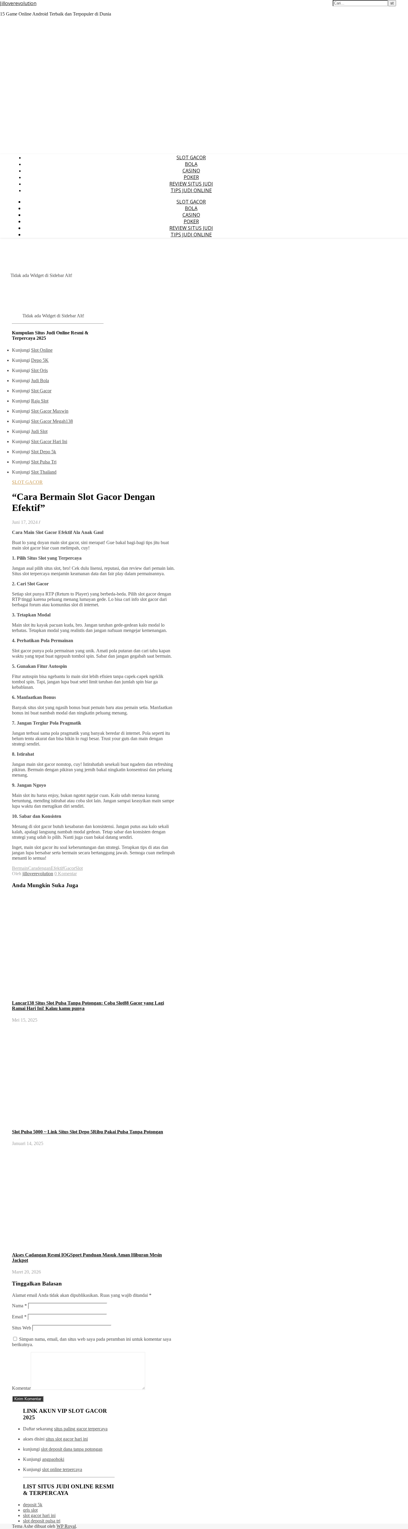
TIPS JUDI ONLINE (191, 190)
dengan (44, 868)
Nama (19, 1305)
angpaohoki (53, 1459)
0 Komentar (65, 873)
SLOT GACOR (191, 157)
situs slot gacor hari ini (67, 1438)
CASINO (191, 170)
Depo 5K (40, 360)
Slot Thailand (43, 472)
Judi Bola (40, 380)
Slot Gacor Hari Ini (49, 441)
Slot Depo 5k (43, 451)
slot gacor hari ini (39, 1515)
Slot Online (42, 350)
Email (19, 1316)
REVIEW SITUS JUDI (191, 183)
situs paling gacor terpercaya (81, 1428)
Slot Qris (39, 370)
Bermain (20, 868)
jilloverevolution (37, 873)
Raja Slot (39, 400)
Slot (79, 868)
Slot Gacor (41, 390)
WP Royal (66, 1526)
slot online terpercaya (62, 1469)
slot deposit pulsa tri (41, 1520)
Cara (32, 868)
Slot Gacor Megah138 (52, 421)
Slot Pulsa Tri (43, 461)
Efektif (57, 868)
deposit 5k (32, 1504)
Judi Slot (39, 431)
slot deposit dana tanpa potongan (71, 1449)
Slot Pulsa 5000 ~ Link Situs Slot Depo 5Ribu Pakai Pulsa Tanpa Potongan (87, 1131)
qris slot (30, 1510)
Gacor (69, 868)
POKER (191, 177)
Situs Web (21, 1327)
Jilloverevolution (18, 3)
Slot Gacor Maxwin (49, 411)
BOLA (191, 164)
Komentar (21, 1388)
